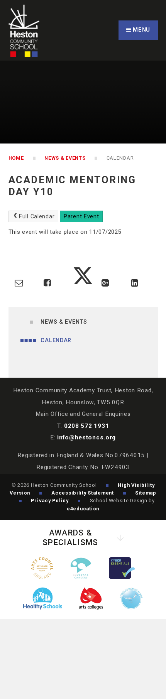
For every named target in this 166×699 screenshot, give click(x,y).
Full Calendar (36, 216)
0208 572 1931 (86, 425)
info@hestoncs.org (86, 437)
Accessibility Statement (82, 493)
